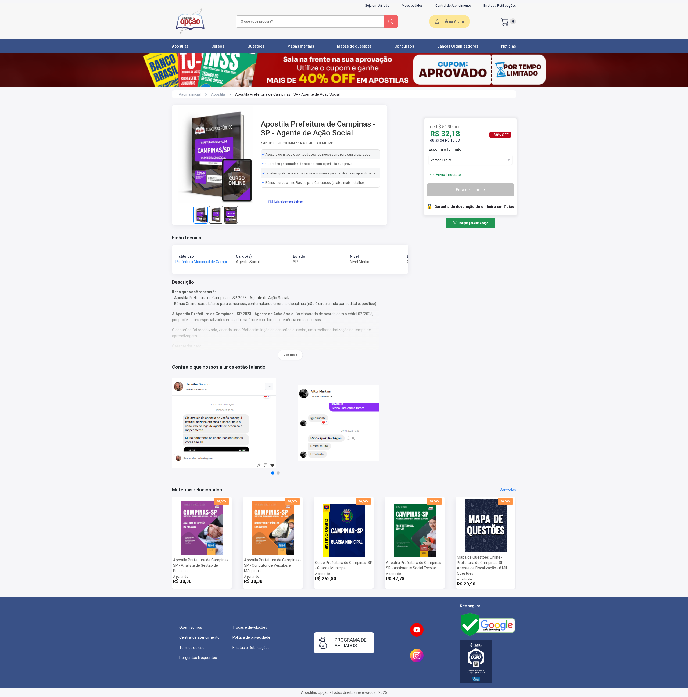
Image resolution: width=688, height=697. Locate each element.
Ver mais (290, 355)
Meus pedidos (412, 6)
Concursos (404, 46)
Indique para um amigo (473, 223)
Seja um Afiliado (377, 6)
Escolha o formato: (446, 149)
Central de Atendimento (453, 6)
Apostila (218, 94)
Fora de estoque (470, 190)
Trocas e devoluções (249, 627)
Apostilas (180, 46)
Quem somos (190, 627)
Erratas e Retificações (251, 647)
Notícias (508, 46)
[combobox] (309, 21)
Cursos (218, 46)
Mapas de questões (354, 46)
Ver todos (508, 490)
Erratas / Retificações (499, 6)
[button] (272, 473)
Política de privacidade (251, 637)
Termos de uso (192, 647)
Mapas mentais (300, 46)
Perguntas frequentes (198, 657)
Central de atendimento (199, 637)
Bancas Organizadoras (457, 46)
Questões (256, 46)
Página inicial (190, 94)
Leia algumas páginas (288, 201)
